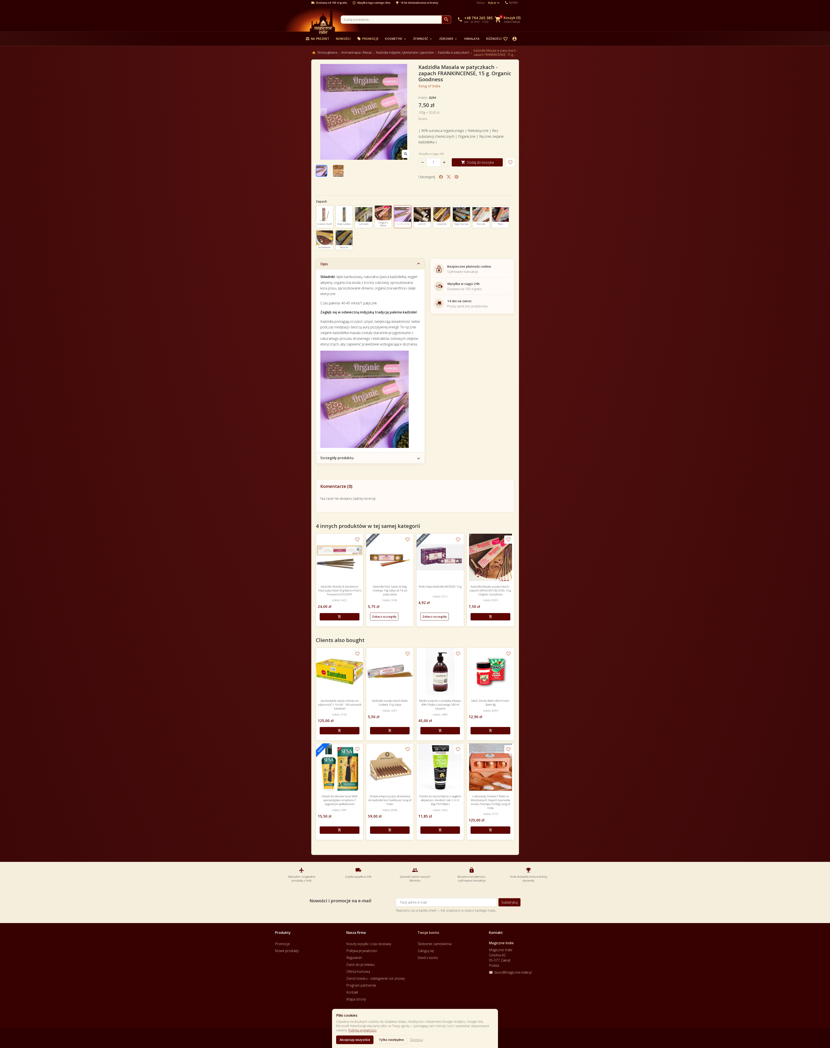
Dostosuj (416, 1040)
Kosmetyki (396, 39)
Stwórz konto (428, 957)
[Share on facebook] (440, 176)
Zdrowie (448, 39)
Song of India (429, 86)
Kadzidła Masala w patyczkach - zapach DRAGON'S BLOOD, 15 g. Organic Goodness (490, 590)
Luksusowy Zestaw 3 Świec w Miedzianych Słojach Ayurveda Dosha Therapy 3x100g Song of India (490, 802)
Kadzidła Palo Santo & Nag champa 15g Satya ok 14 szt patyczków (390, 590)
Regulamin (354, 957)
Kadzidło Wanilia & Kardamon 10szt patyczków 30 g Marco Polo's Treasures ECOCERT (339, 590)
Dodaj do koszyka (477, 162)
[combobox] (391, 20)
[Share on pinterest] (456, 176)
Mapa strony (356, 999)
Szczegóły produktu (337, 457)
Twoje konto (428, 932)
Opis (324, 264)
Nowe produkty (287, 950)
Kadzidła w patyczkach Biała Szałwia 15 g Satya (389, 702)
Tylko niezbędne (391, 1040)
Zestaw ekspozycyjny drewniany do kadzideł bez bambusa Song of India (390, 800)
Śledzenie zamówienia (435, 943)
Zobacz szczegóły (384, 616)
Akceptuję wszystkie (355, 1040)
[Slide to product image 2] (338, 171)
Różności (496, 39)
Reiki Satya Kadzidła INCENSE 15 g (440, 586)
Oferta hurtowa (358, 971)
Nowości (343, 39)
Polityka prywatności (362, 1030)
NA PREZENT (317, 39)
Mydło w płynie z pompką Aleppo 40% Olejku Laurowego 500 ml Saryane (440, 704)
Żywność (423, 39)
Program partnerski (361, 985)
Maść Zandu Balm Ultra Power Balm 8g (490, 702)
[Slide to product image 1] (321, 171)
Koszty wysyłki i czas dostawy (368, 943)
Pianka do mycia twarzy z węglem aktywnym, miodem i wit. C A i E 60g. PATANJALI (440, 800)
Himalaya (472, 39)
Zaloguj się (426, 950)
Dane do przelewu (360, 964)
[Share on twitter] (448, 176)
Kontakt (352, 992)
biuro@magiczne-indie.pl (513, 972)
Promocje (367, 39)
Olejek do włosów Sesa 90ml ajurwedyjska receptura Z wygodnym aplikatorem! (339, 800)
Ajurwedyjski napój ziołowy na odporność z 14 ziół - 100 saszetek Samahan (339, 704)
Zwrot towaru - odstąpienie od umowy (375, 978)
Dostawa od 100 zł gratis (331, 2)
